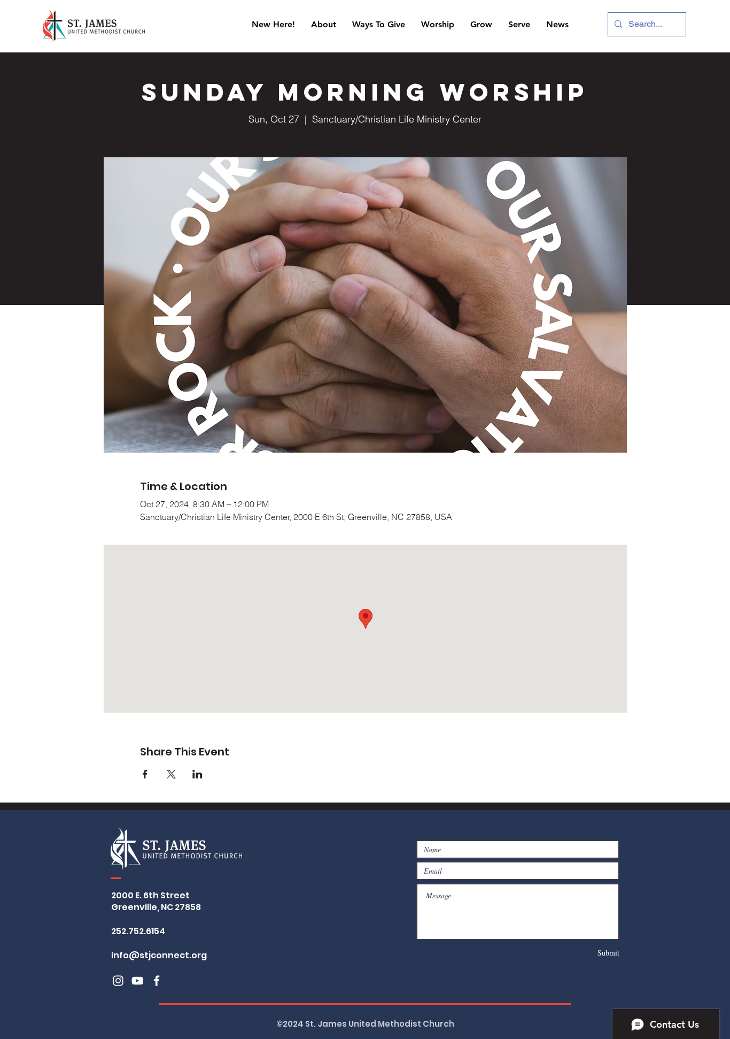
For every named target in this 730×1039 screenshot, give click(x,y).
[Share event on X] (171, 774)
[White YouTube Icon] (137, 981)
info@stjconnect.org (159, 955)
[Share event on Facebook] (145, 774)
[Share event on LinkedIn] (197, 774)
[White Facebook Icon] (157, 981)
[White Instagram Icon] (118, 981)
